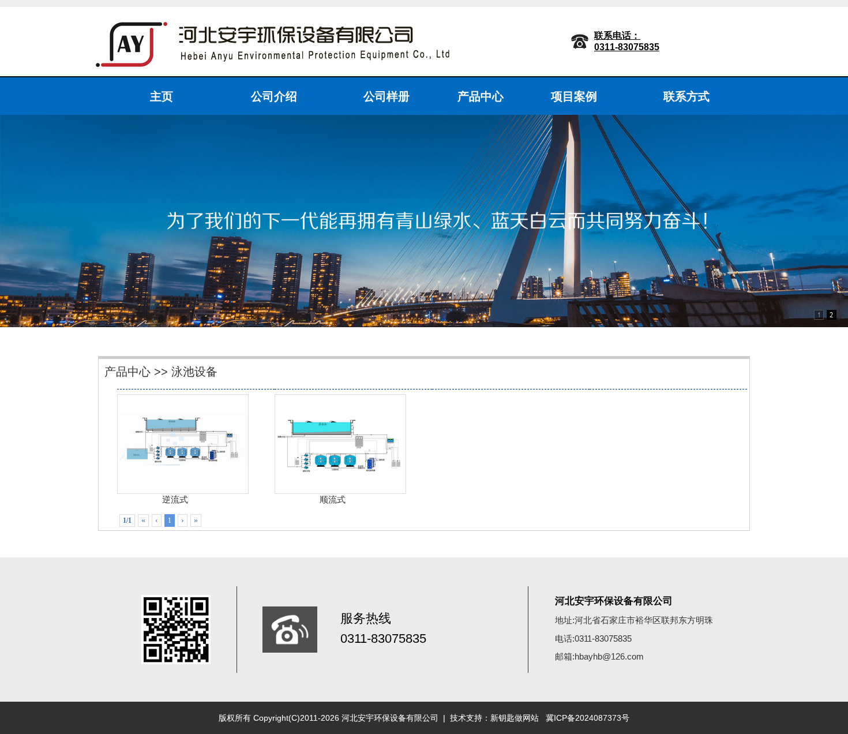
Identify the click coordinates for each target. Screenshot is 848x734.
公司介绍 (274, 96)
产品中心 (480, 96)
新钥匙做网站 (514, 717)
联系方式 (686, 96)
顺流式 (333, 499)
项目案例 (574, 96)
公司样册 (386, 96)
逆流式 (175, 499)
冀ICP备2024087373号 (587, 717)
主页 (161, 96)
